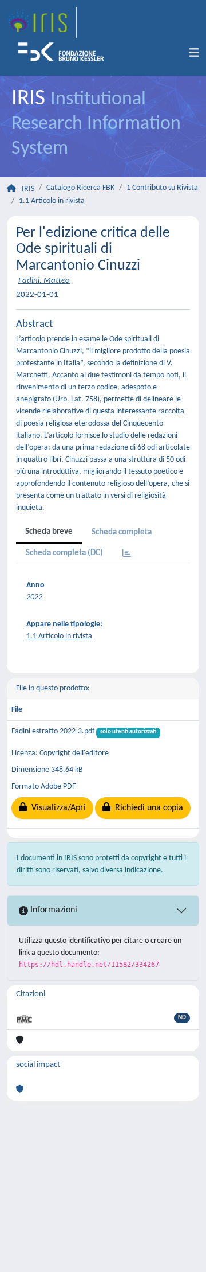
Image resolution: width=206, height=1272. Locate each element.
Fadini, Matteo (44, 280)
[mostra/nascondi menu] (194, 53)
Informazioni (52, 910)
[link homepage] (42, 22)
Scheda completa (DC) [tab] (64, 553)
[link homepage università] (64, 53)
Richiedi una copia (146, 808)
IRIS (28, 189)
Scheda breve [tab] (49, 532)
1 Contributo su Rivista (162, 188)
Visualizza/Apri (56, 808)
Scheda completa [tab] (122, 532)
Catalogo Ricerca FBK (80, 188)
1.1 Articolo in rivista (52, 201)
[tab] (127, 554)
